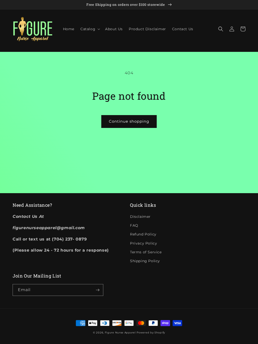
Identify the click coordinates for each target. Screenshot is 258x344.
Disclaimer (140, 216)
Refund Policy (143, 234)
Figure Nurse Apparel (120, 332)
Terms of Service (146, 252)
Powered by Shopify (151, 332)
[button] (89, 29)
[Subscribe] (97, 290)
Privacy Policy (143, 243)
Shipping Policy (145, 261)
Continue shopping (129, 121)
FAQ (134, 225)
